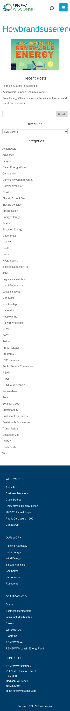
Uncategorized (10, 434)
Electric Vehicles (12, 204)
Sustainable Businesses (16, 422)
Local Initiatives (11, 291)
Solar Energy (13, 552)
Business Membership (18, 611)
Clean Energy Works (14, 167)
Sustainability (10, 410)
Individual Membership (19, 617)
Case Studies (13, 499)
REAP (6, 372)
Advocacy (8, 155)
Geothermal (9, 235)
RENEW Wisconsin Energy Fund (25, 648)
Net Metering (9, 316)
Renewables (9, 391)
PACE (6, 335)
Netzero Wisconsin (13, 322)
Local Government (13, 285)
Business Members (17, 493)
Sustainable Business (15, 416)
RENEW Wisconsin (13, 385)
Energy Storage (11, 217)
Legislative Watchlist (14, 279)
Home (5, 254)
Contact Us (12, 524)
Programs (8, 354)
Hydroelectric (10, 260)
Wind (5, 453)
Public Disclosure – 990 (19, 518)
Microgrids (8, 310)
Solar (5, 397)
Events (6, 223)
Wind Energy (13, 558)
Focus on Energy (12, 229)
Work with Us (13, 629)
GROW (6, 242)
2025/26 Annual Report (19, 512)
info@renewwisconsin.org (21, 690)
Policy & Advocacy (16, 545)
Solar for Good (10, 403)
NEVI (5, 329)
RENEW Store (14, 642)
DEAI (5, 192)
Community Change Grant (17, 179)
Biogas (6, 161)
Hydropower (13, 577)
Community (9, 173)
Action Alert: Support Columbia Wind (23, 92)
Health (6, 248)
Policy (6, 341)
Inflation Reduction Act (15, 266)
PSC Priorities (10, 360)
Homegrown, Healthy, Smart (22, 506)
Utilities (6, 441)
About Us (11, 487)
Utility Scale (9, 447)
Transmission (10, 428)
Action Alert (9, 148)
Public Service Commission (18, 366)
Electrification (10, 211)
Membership (9, 304)
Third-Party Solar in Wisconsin (20, 85)
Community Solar (12, 186)
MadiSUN (8, 298)
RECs (5, 378)
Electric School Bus (13, 198)
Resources (12, 583)
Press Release (11, 347)
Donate (10, 604)
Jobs (5, 273)
